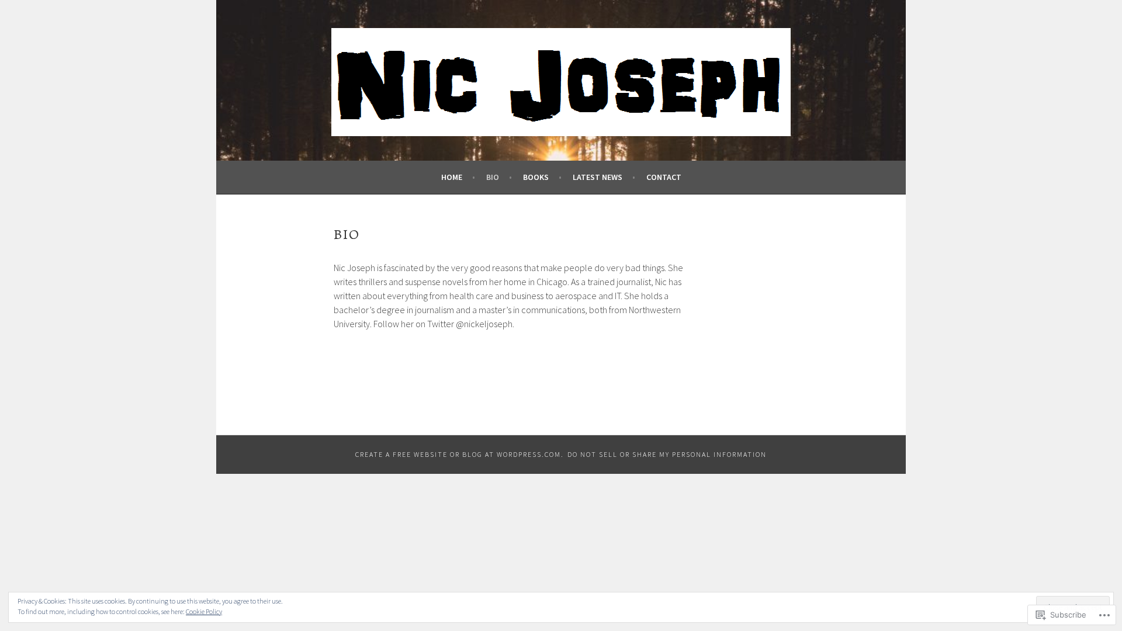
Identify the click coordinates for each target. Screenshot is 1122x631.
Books (536, 177)
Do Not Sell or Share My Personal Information (667, 454)
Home (451, 177)
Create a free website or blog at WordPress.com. (459, 454)
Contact (663, 177)
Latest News (597, 177)
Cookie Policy (204, 611)
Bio (492, 177)
